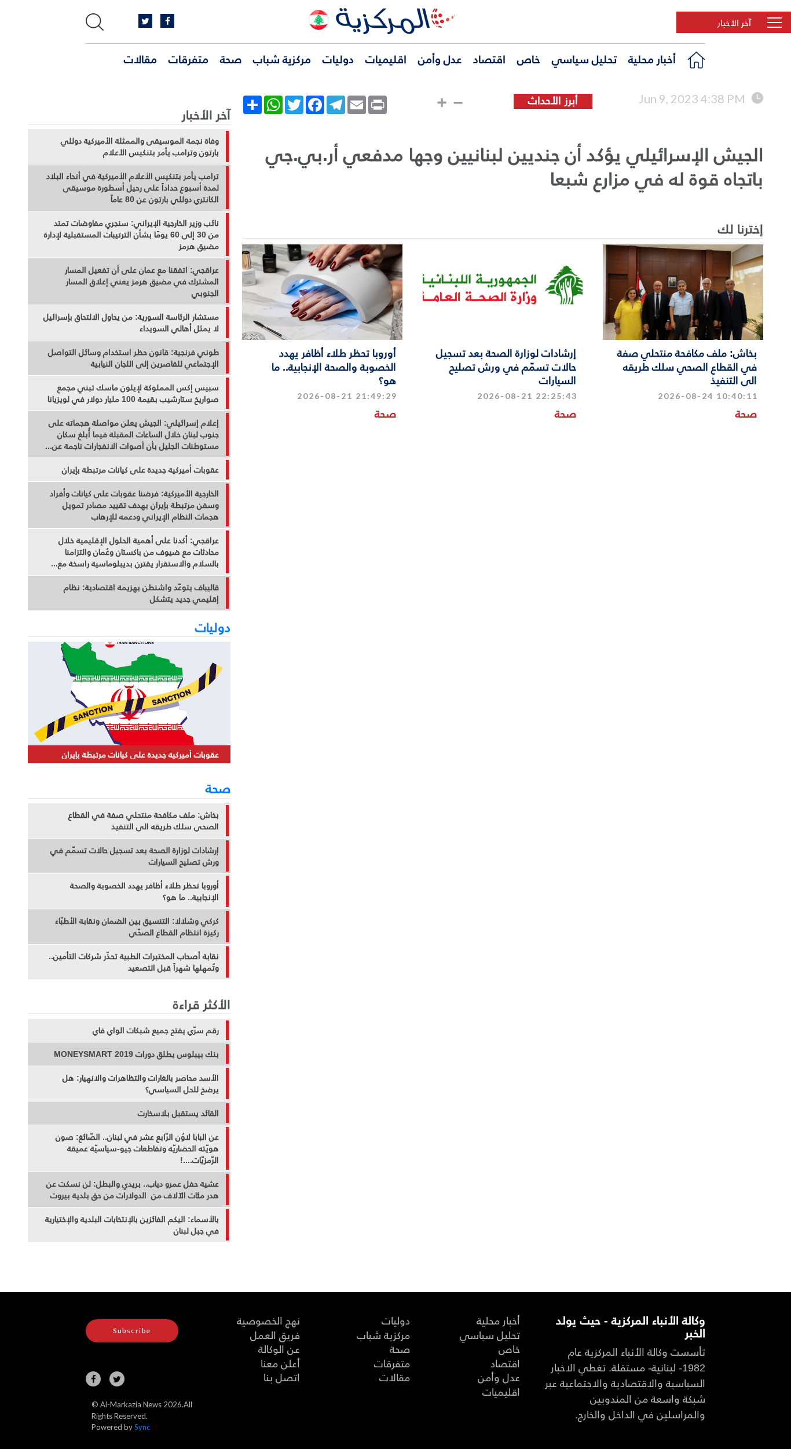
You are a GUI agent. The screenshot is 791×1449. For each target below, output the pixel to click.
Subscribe (132, 1330)
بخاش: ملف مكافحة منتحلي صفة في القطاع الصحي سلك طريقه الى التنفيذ (687, 366)
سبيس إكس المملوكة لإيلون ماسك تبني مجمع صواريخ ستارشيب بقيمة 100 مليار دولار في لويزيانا (133, 393)
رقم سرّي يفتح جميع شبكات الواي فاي (156, 1030)
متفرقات (188, 58)
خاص (528, 58)
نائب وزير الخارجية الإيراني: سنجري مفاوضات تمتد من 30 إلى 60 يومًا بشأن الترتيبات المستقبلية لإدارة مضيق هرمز (131, 234)
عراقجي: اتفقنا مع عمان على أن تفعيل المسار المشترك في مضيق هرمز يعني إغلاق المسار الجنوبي (142, 281)
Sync (142, 1427)
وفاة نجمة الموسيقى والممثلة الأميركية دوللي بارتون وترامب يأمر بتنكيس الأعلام (140, 146)
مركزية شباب (282, 58)
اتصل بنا (281, 1377)
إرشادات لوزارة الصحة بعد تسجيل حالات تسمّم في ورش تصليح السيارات (506, 366)
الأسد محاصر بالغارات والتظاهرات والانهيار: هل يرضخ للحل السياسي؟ (141, 1083)
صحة (230, 58)
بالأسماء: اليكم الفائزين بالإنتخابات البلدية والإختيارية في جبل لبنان (132, 1224)
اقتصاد (489, 58)
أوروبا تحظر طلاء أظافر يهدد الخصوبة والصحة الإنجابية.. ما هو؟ (334, 366)
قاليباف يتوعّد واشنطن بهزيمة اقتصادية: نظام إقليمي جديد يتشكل (141, 593)
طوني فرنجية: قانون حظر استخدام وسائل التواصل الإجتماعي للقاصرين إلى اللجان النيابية (133, 357)
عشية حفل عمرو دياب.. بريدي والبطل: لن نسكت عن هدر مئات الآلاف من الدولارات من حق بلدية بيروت (132, 1189)
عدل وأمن (440, 58)
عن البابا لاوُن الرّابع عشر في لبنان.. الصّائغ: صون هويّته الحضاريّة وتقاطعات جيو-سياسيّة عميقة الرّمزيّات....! (137, 1148)
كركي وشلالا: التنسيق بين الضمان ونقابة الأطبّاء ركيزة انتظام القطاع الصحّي (137, 926)
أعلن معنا (280, 1363)
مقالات (140, 58)
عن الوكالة (279, 1348)
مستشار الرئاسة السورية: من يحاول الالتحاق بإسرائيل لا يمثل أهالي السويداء (131, 322)
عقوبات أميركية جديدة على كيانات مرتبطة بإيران (140, 469)
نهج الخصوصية (268, 1320)
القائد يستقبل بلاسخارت (178, 1113)
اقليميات (386, 58)
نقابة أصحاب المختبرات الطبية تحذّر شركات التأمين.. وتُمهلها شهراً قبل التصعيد (134, 962)
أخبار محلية (652, 58)
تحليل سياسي (584, 58)
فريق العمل (275, 1334)
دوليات (338, 58)
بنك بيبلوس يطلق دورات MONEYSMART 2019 (136, 1054)
